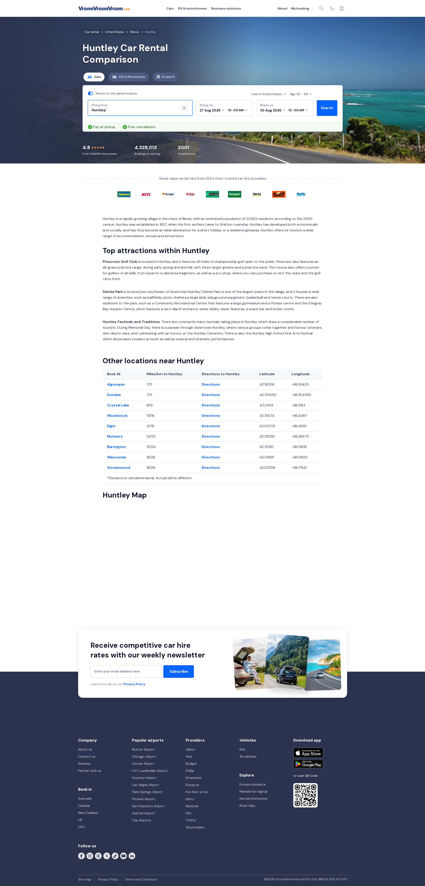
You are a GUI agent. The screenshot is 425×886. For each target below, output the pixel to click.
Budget (191, 763)
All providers (195, 827)
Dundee (114, 394)
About (283, 8)
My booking (300, 8)
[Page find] (321, 8)
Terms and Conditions (141, 879)
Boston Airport (143, 749)
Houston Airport (144, 778)
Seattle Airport (143, 813)
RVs (242, 749)
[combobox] (133, 110)
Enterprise (193, 778)
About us (85, 749)
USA (81, 827)
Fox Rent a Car (197, 792)
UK (80, 820)
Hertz (190, 799)
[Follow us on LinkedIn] (132, 855)
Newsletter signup (254, 791)
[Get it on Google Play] (308, 763)
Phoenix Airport (143, 799)
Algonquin (116, 384)
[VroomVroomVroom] (104, 8)
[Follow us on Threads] (98, 855)
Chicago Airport (144, 756)
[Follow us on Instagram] (90, 855)
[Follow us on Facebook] (81, 855)
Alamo (190, 749)
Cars (170, 8)
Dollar (190, 771)
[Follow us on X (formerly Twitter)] (106, 855)
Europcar (192, 785)
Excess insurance (253, 784)
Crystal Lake (118, 405)
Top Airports (141, 820)
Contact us (87, 756)
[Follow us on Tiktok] (115, 855)
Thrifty (191, 820)
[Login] (342, 8)
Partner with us (89, 771)
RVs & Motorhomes (132, 77)
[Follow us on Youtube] (123, 855)
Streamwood (118, 467)
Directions (211, 384)
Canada (84, 805)
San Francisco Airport (148, 806)
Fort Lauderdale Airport (150, 771)
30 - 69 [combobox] (299, 94)
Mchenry (115, 436)
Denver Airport (143, 763)
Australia (84, 798)
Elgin (111, 426)
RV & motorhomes (192, 8)
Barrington (116, 446)
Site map (84, 879)
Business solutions (226, 8)
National (192, 806)
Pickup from (100, 105)
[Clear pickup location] (184, 108)
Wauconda (116, 457)
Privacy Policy (134, 684)
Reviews (84, 763)
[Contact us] (332, 8)
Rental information (253, 798)
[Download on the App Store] (308, 753)
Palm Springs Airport (147, 792)
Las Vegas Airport (145, 785)
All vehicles (248, 756)
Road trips (247, 805)
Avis (189, 756)
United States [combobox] (266, 94)
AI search (168, 77)
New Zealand (88, 813)
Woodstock (117, 415)
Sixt (188, 813)
